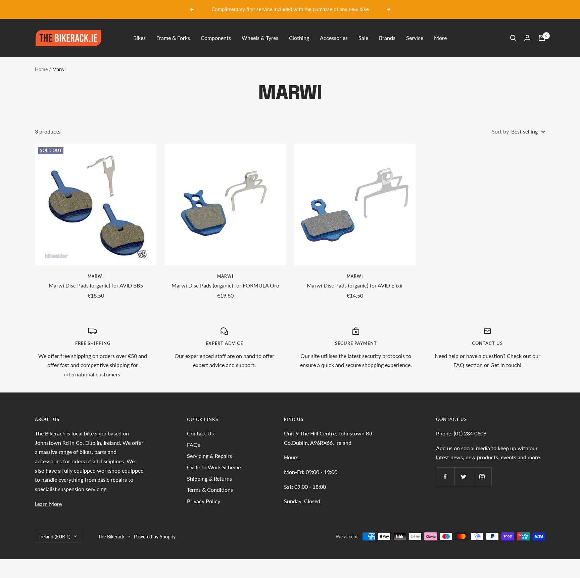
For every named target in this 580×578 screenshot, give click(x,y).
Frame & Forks (173, 38)
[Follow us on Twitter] (463, 476)
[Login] (527, 38)
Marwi (96, 276)
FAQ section (468, 365)
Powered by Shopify (155, 536)
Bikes (139, 38)
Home (41, 69)
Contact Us (200, 433)
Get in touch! (505, 365)
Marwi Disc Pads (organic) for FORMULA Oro (225, 285)
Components (216, 38)
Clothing (299, 38)
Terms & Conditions (210, 489)
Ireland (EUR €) (54, 536)
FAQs (193, 444)
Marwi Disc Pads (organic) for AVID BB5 (96, 285)
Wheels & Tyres (260, 38)
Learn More (48, 504)
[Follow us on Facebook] (445, 476)
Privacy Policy (203, 501)
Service (414, 38)
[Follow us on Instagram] (482, 476)
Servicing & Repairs (209, 456)
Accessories (334, 38)
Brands (387, 38)
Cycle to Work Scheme (214, 467)
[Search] (513, 38)
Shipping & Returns (209, 478)
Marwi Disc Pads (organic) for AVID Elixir (355, 285)
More (440, 38)
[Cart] (541, 38)
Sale (363, 38)
